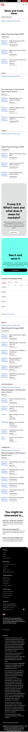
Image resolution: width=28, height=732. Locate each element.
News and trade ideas (8, 591)
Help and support (10, 607)
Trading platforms (7, 575)
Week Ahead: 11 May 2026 (16, 497)
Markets (5, 549)
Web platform (6, 577)
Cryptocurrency (7, 384)
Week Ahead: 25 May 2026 (16, 483)
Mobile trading (6, 579)
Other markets (6, 558)
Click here (10, 609)
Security (9, 619)
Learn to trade (6, 589)
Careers (5, 722)
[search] (23, 4)
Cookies (9, 621)
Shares (3, 130)
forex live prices (10, 314)
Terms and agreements (15, 618)
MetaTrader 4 (6, 581)
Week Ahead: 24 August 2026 (12, 34)
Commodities (5, 447)
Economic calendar (7, 593)
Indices (16, 282)
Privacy (5, 619)
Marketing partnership (12, 722)
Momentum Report (7, 595)
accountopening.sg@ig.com (10, 605)
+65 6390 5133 (11, 604)
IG (3, 618)
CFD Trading (6, 561)
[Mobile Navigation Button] (26, 4)
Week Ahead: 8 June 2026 (16, 477)
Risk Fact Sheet (12, 623)
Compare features (7, 585)
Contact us (5, 601)
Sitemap (7, 618)
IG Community (15, 619)
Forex (3, 73)
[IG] (2, 4)
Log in (19, 1)
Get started (24, 1)
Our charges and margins (9, 564)
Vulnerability (14, 621)
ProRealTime (6, 583)
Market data (6, 597)
